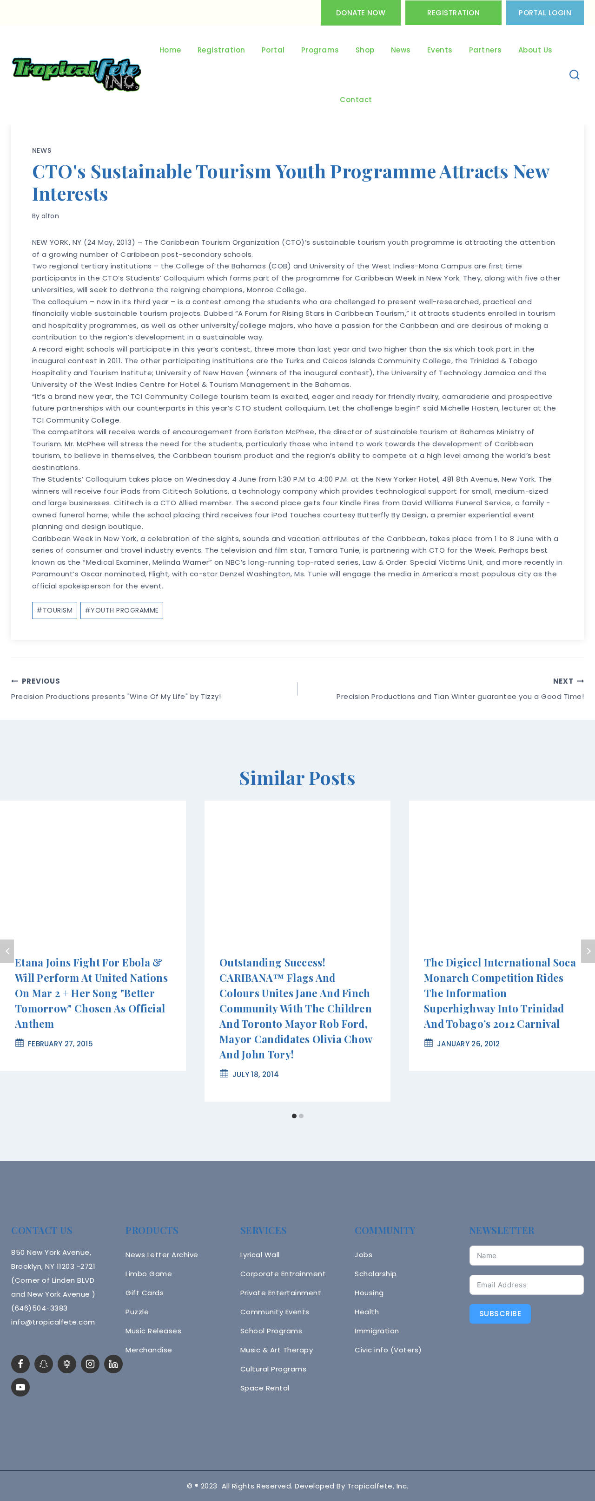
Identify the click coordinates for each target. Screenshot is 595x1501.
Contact (356, 99)
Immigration (377, 1331)
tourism (54, 610)
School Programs (271, 1331)
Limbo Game (149, 1274)
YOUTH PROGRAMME (122, 610)
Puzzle (137, 1312)
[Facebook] (20, 1364)
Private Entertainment (281, 1293)
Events (440, 50)
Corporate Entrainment (283, 1274)
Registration (453, 13)
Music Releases (153, 1331)
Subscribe (500, 1313)
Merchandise (149, 1350)
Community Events (275, 1312)
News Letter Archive (162, 1255)
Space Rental (265, 1388)
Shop (365, 50)
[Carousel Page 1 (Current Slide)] (294, 1115)
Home (170, 50)
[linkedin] (113, 1364)
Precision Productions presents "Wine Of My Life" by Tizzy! (116, 688)
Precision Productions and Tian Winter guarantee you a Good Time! (460, 688)
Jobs (363, 1255)
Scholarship (376, 1274)
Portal (273, 50)
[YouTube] (20, 1387)
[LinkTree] (67, 1364)
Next (588, 951)
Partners (485, 50)
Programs (320, 50)
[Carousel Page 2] (301, 1115)
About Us (535, 50)
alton (50, 216)
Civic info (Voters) (388, 1350)
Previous (7, 951)
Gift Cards (145, 1293)
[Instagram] (90, 1364)
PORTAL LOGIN (545, 13)
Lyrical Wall (260, 1255)
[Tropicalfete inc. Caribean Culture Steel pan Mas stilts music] (76, 75)
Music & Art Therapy (276, 1350)
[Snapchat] (43, 1364)
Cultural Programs (273, 1369)
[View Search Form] (574, 75)
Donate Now (360, 13)
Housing (369, 1293)
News (401, 50)
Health (367, 1312)
